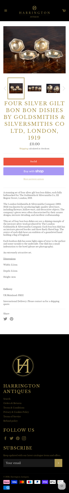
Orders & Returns (12, 403)
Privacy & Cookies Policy (16, 412)
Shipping (23, 148)
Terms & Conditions (13, 407)
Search (6, 399)
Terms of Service (12, 416)
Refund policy (10, 421)
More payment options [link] (33, 179)
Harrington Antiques (20, 477)
